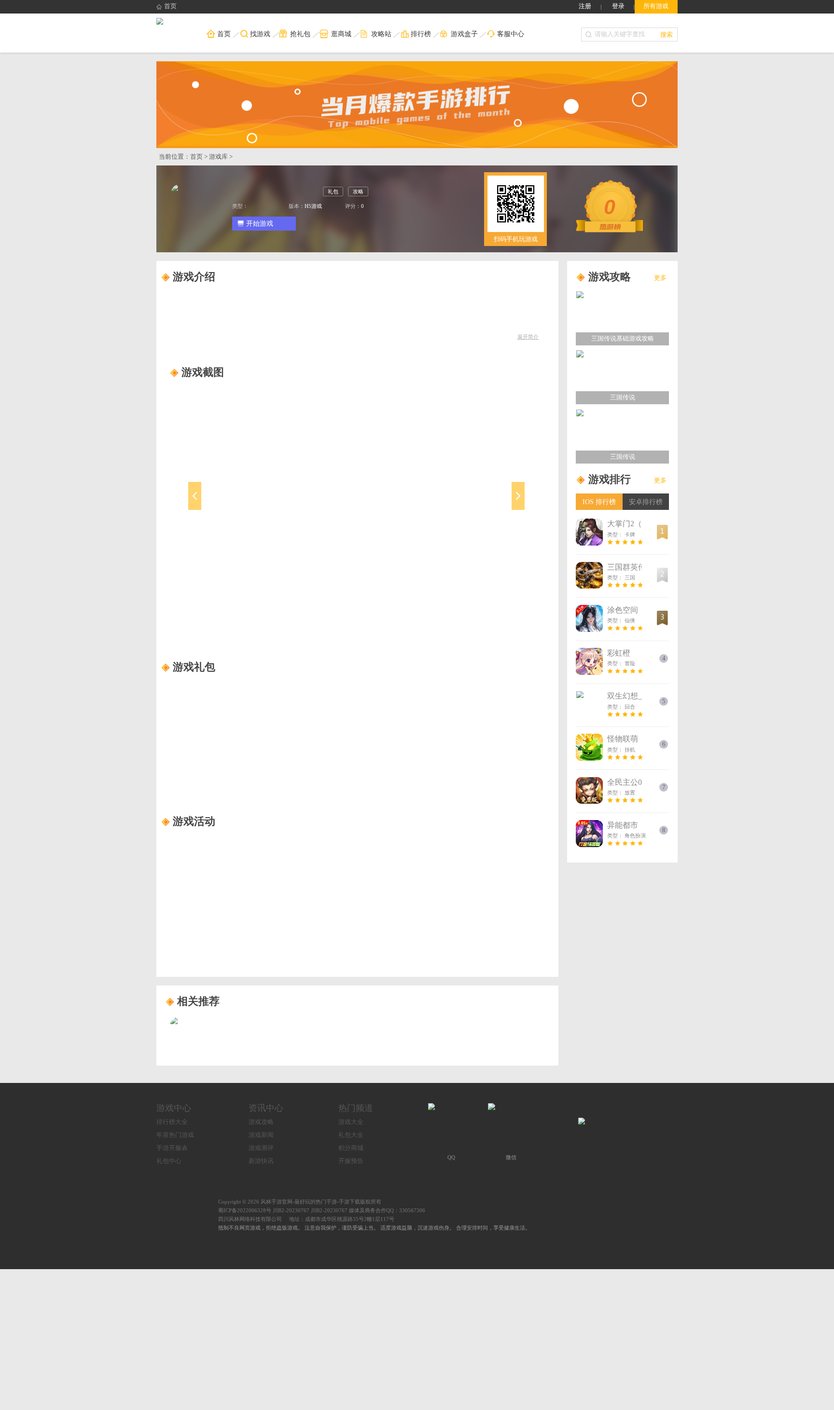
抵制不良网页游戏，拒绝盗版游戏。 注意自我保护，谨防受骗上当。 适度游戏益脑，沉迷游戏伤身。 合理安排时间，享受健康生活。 (374, 1228)
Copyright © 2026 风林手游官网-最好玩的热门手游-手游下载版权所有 (299, 1202)
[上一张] (236, 505)
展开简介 (528, 337)
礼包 (333, 191)
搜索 (666, 34)
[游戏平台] (159, 22)
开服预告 (350, 1161)
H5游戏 (313, 206)
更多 (660, 277)
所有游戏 (655, 6)
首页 (170, 6)
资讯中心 (266, 1108)
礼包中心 (168, 1161)
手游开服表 (172, 1148)
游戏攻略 (261, 1122)
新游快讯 (261, 1161)
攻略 (358, 191)
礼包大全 (350, 1135)
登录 (618, 6)
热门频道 (355, 1108)
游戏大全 (350, 1122)
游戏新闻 (261, 1135)
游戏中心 (173, 1108)
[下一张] (477, 505)
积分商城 (350, 1148)
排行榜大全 (172, 1122)
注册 (585, 6)
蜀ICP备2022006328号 (244, 1210)
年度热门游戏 (175, 1135)
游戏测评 (261, 1148)
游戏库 (218, 156)
